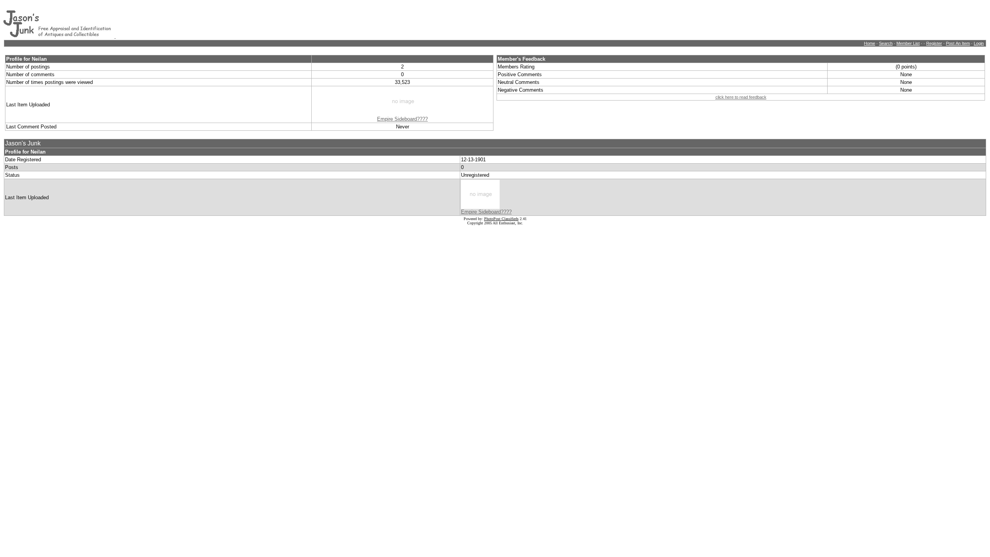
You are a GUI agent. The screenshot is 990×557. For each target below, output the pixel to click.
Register (934, 43)
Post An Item (958, 43)
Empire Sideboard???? (402, 119)
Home (869, 43)
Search (886, 43)
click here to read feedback (740, 97)
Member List (908, 43)
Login (979, 43)
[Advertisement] (256, 20)
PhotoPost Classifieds (501, 219)
